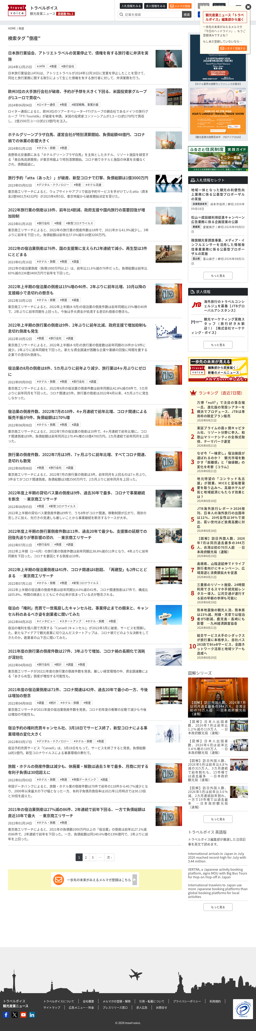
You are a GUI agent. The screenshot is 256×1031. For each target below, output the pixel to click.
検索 (187, 14)
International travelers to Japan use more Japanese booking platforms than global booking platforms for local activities (218, 891)
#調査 (75, 261)
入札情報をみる (131, 6)
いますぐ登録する (234, 48)
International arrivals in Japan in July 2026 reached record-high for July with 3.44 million (217, 857)
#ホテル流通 (93, 185)
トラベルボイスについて (58, 1001)
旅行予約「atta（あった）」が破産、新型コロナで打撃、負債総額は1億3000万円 (78, 178)
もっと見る (218, 276)
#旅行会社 (67, 66)
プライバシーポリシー (187, 1001)
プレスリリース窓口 (115, 1007)
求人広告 (141, 1007)
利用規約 (215, 1001)
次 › (109, 857)
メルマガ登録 (182, 6)
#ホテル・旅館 (46, 148)
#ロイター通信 (46, 104)
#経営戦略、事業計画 (85, 104)
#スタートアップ (70, 621)
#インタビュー (46, 621)
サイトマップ (51, 1007)
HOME (12, 28)
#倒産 (53, 66)
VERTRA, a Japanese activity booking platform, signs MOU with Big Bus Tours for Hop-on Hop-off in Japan (217, 873)
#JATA (41, 66)
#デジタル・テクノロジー (53, 185)
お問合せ (161, 1007)
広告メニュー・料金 (81, 1007)
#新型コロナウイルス (79, 223)
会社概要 (88, 1001)
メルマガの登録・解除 (117, 1001)
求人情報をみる (155, 6)
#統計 (58, 664)
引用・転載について (151, 1001)
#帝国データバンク (84, 779)
